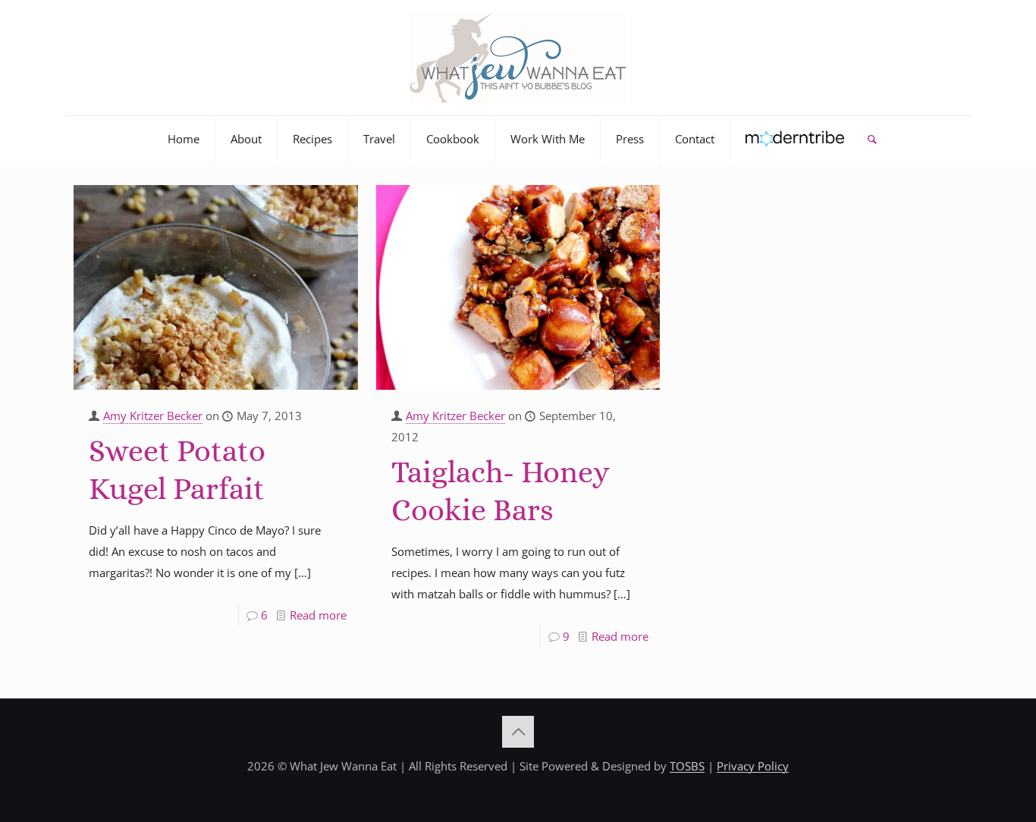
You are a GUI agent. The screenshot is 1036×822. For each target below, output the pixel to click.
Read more (318, 615)
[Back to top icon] (518, 732)
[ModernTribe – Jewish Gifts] (795, 139)
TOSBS (687, 765)
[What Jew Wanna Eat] (518, 57)
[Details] (336, 227)
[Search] (872, 139)
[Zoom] (336, 202)
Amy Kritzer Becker (152, 415)
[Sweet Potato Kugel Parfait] (216, 287)
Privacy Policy (753, 765)
